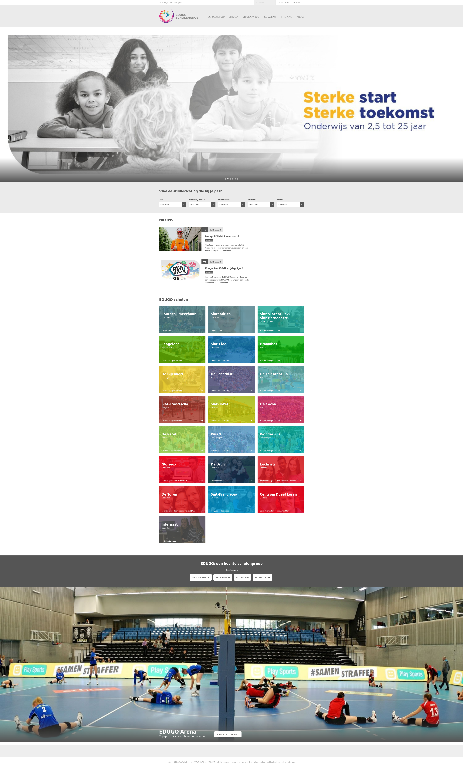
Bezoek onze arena (227, 734)
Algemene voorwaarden (242, 762)
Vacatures (297, 3)
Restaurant (222, 577)
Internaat (241, 577)
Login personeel (284, 3)
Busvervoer (261, 577)
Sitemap (291, 762)
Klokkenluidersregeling (276, 762)
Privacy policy (259, 762)
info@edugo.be (223, 762)
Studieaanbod (200, 577)
